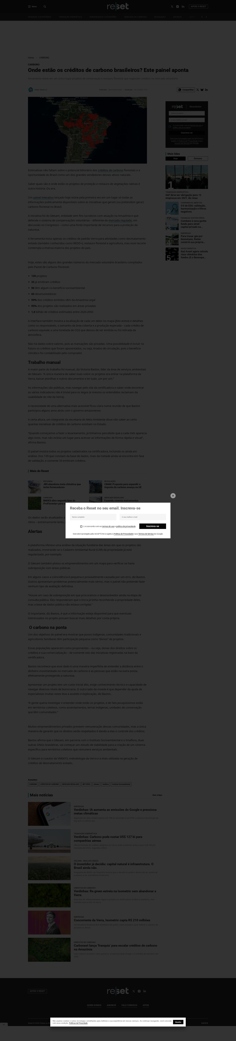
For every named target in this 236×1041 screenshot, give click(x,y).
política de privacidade (125, 526)
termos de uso (108, 526)
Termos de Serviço (146, 534)
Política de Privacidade (123, 534)
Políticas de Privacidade (78, 1023)
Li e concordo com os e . (109, 526)
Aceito (178, 1022)
